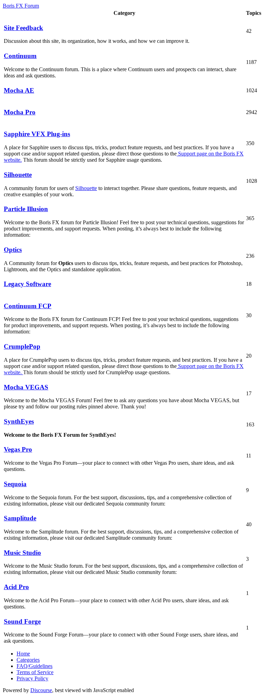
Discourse (41, 690)
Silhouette (86, 188)
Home (23, 654)
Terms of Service (35, 672)
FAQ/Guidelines (34, 666)
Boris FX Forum (21, 6)
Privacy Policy (32, 678)
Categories (28, 660)
